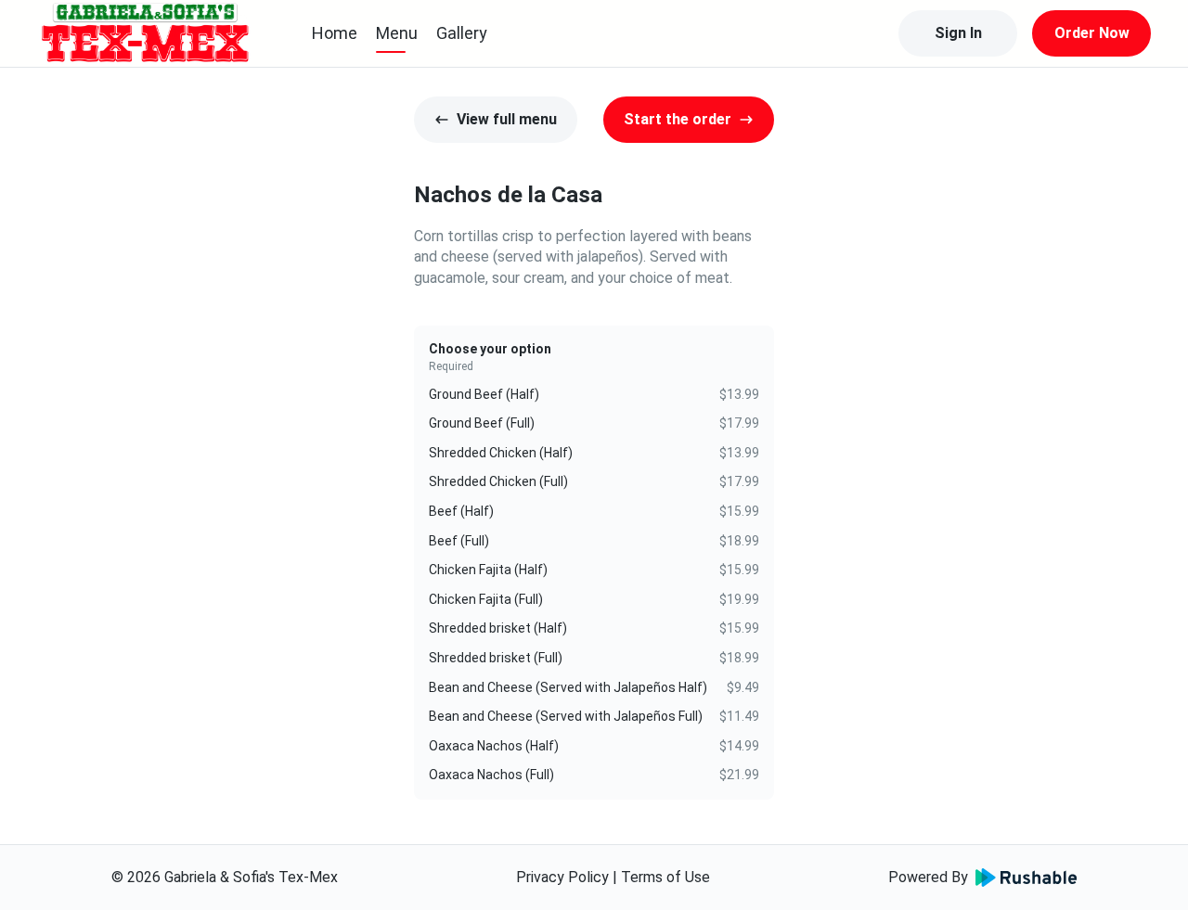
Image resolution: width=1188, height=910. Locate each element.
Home (334, 33)
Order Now (1092, 33)
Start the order (677, 119)
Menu (397, 33)
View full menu (507, 119)
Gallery (461, 33)
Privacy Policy (562, 877)
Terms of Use (665, 877)
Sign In (958, 33)
